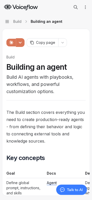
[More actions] (85, 7)
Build (10, 57)
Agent (52, 183)
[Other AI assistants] (20, 42)
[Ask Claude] (11, 42)
